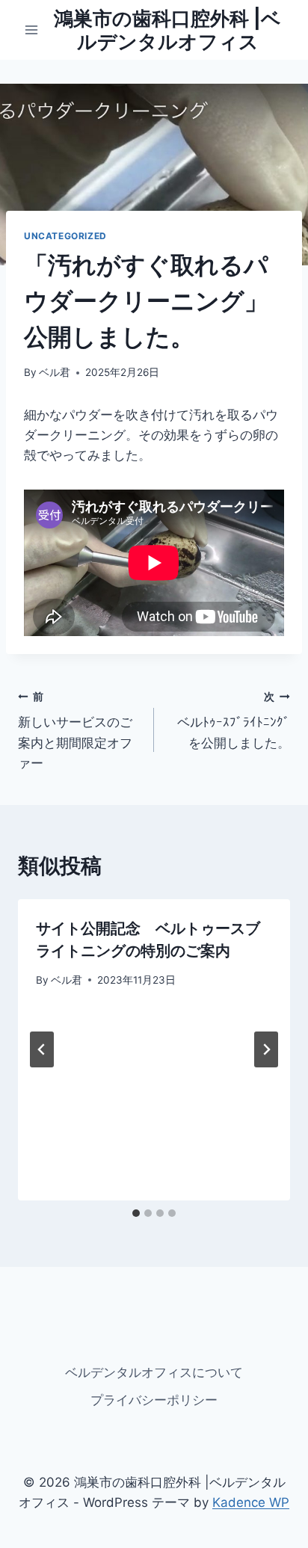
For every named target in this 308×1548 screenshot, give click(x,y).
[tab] (136, 1213)
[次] (266, 1049)
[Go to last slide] (42, 1049)
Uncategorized (65, 235)
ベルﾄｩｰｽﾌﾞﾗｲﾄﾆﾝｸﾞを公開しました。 (233, 720)
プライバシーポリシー (154, 1400)
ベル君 (54, 372)
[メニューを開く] (32, 29)
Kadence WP (250, 1502)
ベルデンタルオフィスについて (154, 1372)
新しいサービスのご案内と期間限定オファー (75, 731)
